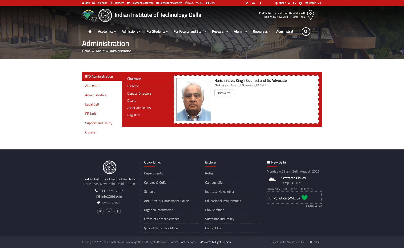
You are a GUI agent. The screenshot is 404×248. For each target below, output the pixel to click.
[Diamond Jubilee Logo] (90, 14)
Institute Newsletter (219, 191)
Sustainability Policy (219, 218)
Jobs (87, 3)
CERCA (318, 206)
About (100, 50)
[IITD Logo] (106, 14)
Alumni (239, 31)
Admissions (130, 31)
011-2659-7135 (111, 190)
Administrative (95, 95)
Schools (149, 191)
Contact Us (213, 228)
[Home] (90, 31)
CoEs (162, 182)
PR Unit (90, 113)
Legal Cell (92, 104)
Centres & (151, 182)
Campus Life (214, 182)
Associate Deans (139, 107)
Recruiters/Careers (170, 3)
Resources (260, 31)
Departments (153, 173)
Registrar (134, 114)
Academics (105, 31)
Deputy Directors (139, 93)
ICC (201, 3)
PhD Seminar (214, 209)
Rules (209, 173)
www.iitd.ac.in (112, 202)
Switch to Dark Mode (162, 228)
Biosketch (224, 93)
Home (86, 50)
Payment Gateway (142, 3)
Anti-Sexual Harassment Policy (166, 200)
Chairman (134, 78)
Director (133, 85)
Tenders (119, 3)
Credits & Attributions (182, 242)
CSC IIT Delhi (311, 242)
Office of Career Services (161, 218)
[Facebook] (260, 1)
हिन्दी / (282, 3)
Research (218, 31)
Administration (287, 31)
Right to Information (158, 209)
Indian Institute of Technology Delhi (282, 13)
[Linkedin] (253, 1)
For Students (156, 31)
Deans (131, 100)
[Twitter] (246, 1)
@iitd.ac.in (111, 196)
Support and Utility (98, 122)
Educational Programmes (223, 200)
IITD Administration (99, 76)
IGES (191, 3)
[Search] (306, 31)
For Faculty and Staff (188, 31)
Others (90, 132)
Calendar (101, 3)
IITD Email (315, 3)
